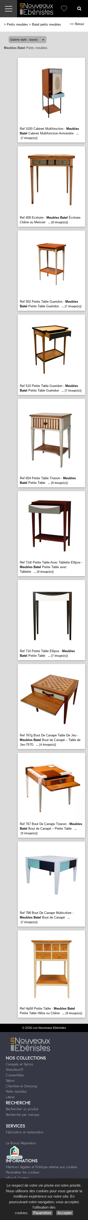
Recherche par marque (22, 1114)
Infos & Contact (17, 1178)
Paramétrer (42, 1213)
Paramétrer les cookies (22, 1172)
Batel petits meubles (46, 24)
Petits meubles (17, 24)
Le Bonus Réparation (21, 1143)
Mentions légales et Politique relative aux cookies (41, 1167)
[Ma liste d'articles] (64, 8)
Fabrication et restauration (25, 1132)
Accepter (64, 1213)
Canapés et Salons (19, 1064)
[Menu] (8, 8)
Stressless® (14, 1069)
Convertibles (15, 1075)
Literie (10, 1097)
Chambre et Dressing (21, 1086)
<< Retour (77, 24)
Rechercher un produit (22, 1109)
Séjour (10, 1080)
